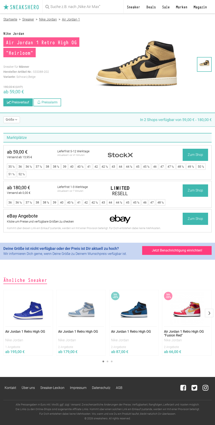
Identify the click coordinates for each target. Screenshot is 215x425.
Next (209, 313)
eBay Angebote (22, 216)
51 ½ (11, 174)
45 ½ (146, 166)
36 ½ (29, 166)
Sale (166, 7)
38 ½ (56, 166)
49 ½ (191, 166)
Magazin (200, 7)
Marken (181, 7)
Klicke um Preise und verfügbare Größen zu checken (40, 221)
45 (137, 166)
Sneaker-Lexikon (52, 388)
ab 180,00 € (18, 187)
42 (96, 166)
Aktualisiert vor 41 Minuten (71, 155)
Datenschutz (101, 388)
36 (20, 166)
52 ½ (21, 174)
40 (71, 166)
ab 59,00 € (17, 152)
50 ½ (201, 166)
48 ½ (181, 166)
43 (113, 166)
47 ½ (171, 166)
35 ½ (11, 166)
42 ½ (105, 166)
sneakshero (23, 6)
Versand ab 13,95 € (19, 157)
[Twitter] (194, 389)
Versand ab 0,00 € (18, 192)
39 (64, 166)
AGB (119, 388)
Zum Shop (195, 155)
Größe (10, 119)
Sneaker (133, 7)
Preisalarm (49, 102)
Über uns (28, 388)
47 (162, 166)
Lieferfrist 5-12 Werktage (73, 151)
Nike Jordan (48, 19)
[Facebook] (183, 389)
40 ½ (80, 166)
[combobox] (83, 6)
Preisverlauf (20, 102)
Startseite (10, 19)
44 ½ (129, 166)
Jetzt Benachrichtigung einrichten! (177, 250)
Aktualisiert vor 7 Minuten (70, 191)
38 (47, 166)
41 (89, 166)
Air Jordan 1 (71, 19)
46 (155, 166)
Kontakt (10, 388)
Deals (151, 7)
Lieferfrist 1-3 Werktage (72, 187)
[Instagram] (205, 389)
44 (120, 166)
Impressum (78, 388)
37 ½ (39, 166)
